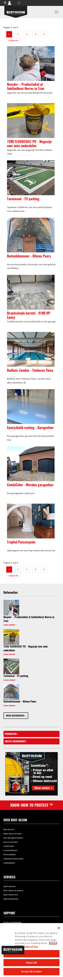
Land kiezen (19, 3)
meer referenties (15, 715)
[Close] (59, 928)
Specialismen (10, 886)
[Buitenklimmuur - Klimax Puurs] (11, 691)
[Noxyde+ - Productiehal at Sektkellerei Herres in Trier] (11, 607)
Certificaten (9, 846)
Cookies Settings (31, 953)
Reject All (31, 962)
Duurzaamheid (11, 842)
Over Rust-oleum (15, 820)
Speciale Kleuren (11, 898)
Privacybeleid (10, 854)
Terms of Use (30, 946)
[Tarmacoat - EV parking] (11, 666)
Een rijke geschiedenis (13, 837)
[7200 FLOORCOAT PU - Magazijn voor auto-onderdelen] (11, 636)
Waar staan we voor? (13, 833)
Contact (12, 2)
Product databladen (13, 922)
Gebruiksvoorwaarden (13, 858)
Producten (11, 734)
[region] (31, 950)
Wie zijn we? (9, 829)
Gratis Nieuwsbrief (15, 741)
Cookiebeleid (9, 862)
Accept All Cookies (31, 971)
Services (9, 877)
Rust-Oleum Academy (13, 890)
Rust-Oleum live (11, 894)
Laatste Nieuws (10, 850)
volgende (13, 40)
